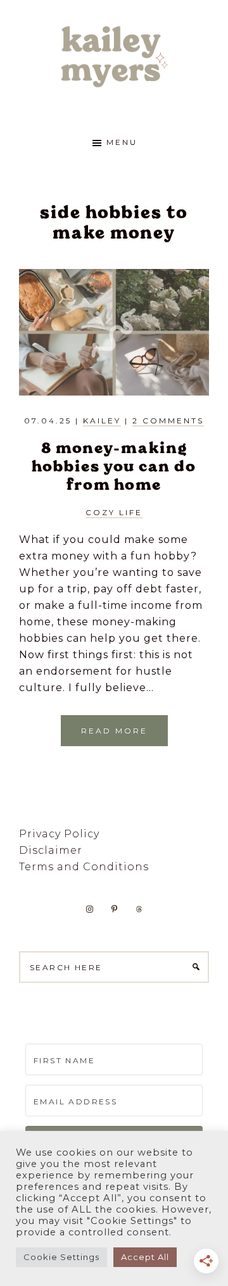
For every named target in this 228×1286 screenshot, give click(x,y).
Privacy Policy (59, 834)
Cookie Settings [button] (61, 1257)
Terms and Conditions (84, 867)
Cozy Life (114, 512)
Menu (121, 142)
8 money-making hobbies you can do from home (114, 466)
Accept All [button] (145, 1257)
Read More (114, 730)
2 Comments (168, 420)
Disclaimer (50, 850)
